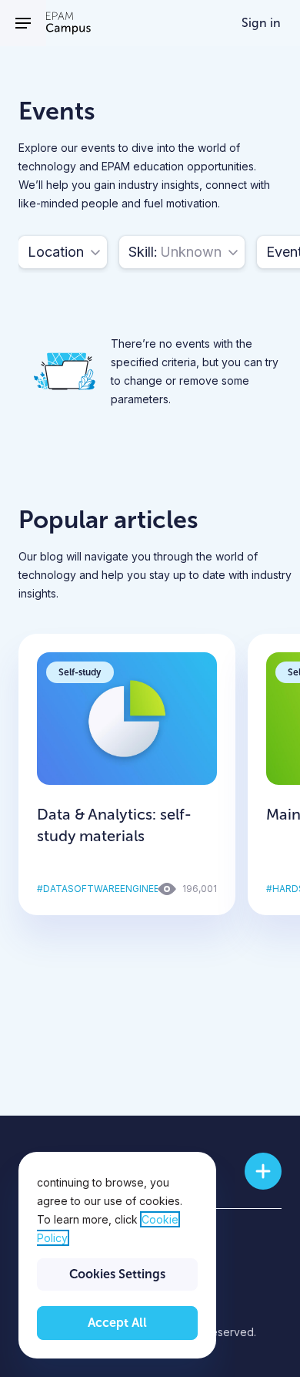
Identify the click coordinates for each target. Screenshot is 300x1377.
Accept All (117, 1322)
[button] (62, 252)
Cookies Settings (117, 1274)
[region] (117, 1255)
